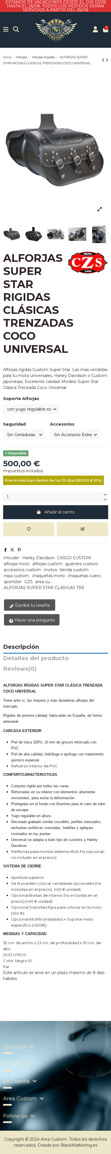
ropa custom (16, 575)
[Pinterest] (19, 549)
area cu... (43, 581)
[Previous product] (104, 60)
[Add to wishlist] (28, 529)
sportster (13, 581)
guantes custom (81, 563)
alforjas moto (17, 563)
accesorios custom (22, 569)
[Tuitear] (12, 549)
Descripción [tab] (21, 647)
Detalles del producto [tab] (36, 658)
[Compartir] (5, 549)
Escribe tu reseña (32, 605)
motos (50, 569)
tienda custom (74, 569)
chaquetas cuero (84, 575)
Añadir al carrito (59, 512)
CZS (28, 581)
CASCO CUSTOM (74, 557)
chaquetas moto (48, 575)
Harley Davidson (38, 557)
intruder (11, 557)
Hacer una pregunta (34, 620)
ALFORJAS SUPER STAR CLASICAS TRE (44, 587)
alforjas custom (47, 563)
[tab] (55, 670)
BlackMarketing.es (79, 1145)
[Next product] (107, 60)
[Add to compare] (82, 529)
